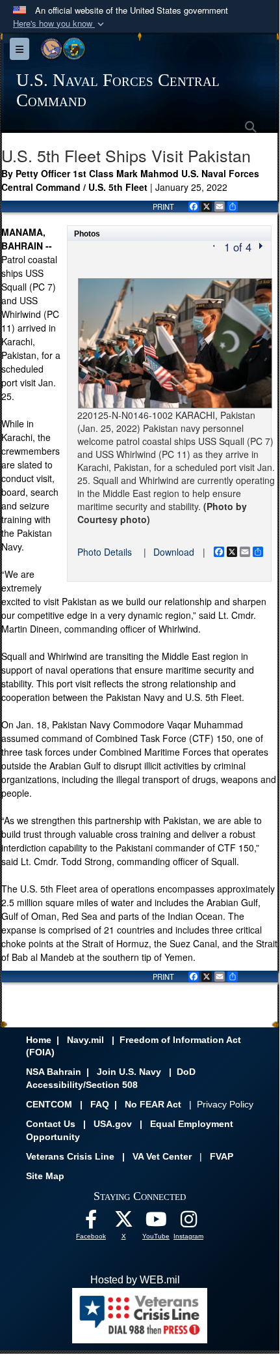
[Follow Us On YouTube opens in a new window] (156, 1222)
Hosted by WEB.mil (135, 1279)
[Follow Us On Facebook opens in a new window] (91, 1222)
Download (173, 551)
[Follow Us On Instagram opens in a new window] (188, 1222)
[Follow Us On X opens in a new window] (123, 1222)
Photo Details (104, 551)
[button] (60, 24)
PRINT (163, 206)
